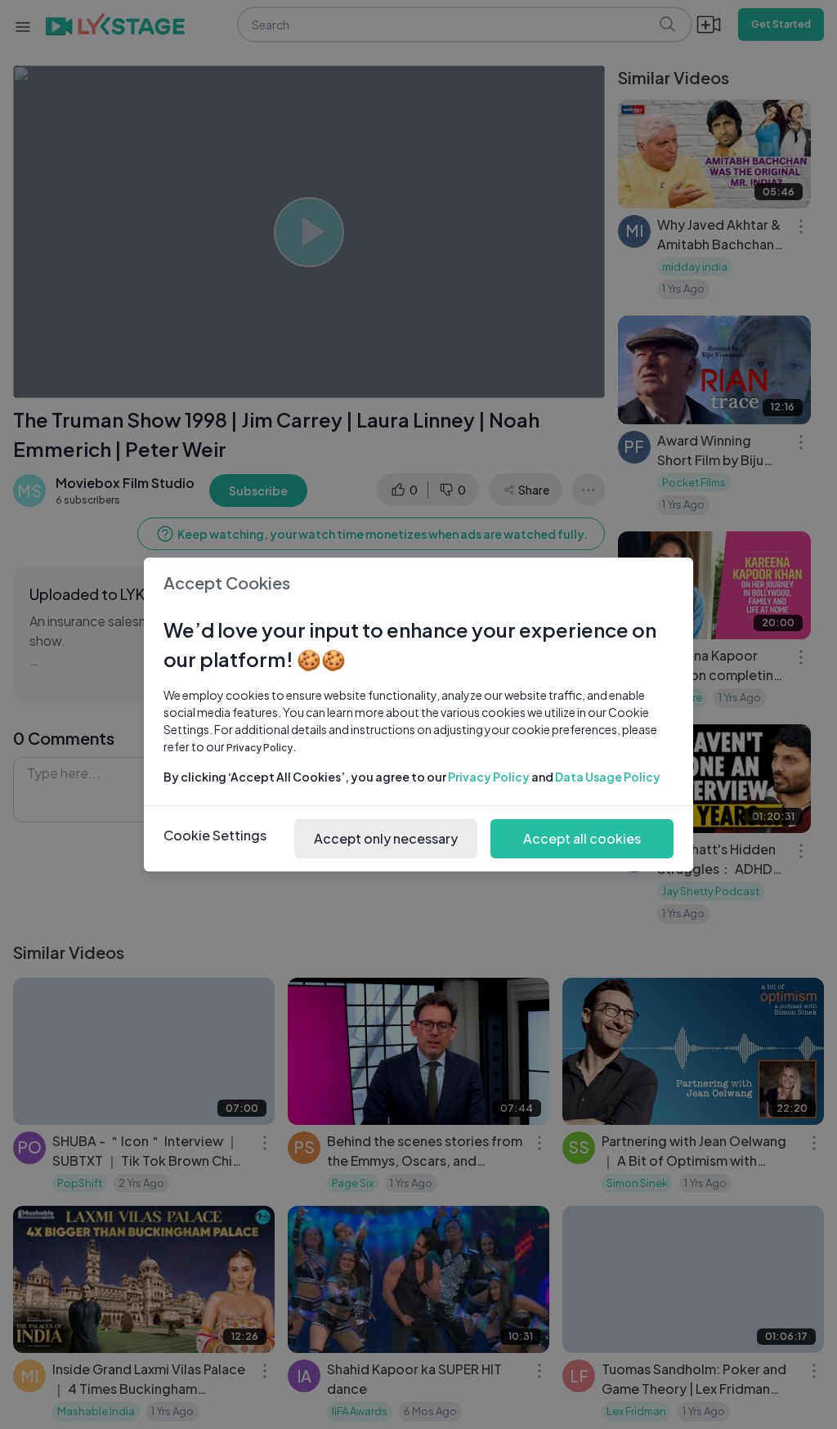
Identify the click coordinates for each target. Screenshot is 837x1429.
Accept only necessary (386, 838)
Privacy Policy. (261, 747)
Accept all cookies (582, 838)
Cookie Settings (214, 835)
